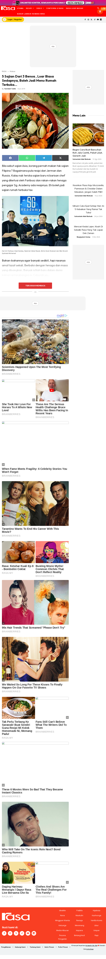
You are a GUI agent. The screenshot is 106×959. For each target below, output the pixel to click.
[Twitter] (91, 19)
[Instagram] (88, 19)
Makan (12, 71)
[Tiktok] (94, 19)
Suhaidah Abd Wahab (82, 159)
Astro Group (89, 949)
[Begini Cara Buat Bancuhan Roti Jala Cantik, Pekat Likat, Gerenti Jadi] (88, 134)
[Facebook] (85, 19)
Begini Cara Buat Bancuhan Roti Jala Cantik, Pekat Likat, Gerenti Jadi (87, 152)
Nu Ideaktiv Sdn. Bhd (91, 945)
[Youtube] (97, 19)
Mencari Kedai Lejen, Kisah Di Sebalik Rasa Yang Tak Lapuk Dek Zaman (88, 229)
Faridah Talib (10, 89)
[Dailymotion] (101, 19)
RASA (4, 71)
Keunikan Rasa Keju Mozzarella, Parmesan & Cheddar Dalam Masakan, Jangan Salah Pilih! (88, 188)
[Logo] (8, 8)
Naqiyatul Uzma (83, 237)
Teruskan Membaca (35, 285)
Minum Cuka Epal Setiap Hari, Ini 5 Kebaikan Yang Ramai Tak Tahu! (88, 209)
